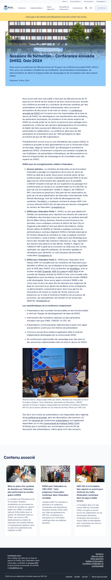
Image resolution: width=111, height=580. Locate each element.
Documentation (75, 1)
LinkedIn (77, 576)
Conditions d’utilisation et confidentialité (92, 565)
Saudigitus (75, 268)
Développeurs (101, 1)
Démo (64, 1)
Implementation (36, 8)
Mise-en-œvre (97, 556)
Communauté (88, 1)
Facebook (69, 576)
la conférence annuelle (36, 417)
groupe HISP (33, 563)
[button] (92, 8)
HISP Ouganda (44, 271)
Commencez (77, 8)
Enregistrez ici (58, 207)
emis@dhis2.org (15, 568)
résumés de (37, 420)
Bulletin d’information (94, 561)
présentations (62, 420)
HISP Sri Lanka (59, 271)
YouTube (85, 576)
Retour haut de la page (99, 576)
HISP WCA (73, 271)
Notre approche (50, 8)
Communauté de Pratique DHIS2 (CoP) (61, 423)
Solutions (21, 8)
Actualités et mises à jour (64, 8)
